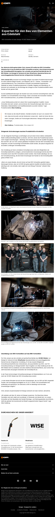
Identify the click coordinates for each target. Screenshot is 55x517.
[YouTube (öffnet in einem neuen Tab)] (31, 481)
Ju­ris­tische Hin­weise (22, 510)
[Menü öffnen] (53, 3)
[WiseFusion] (37, 427)
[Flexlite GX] (13, 427)
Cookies (13, 510)
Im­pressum (41, 510)
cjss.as (30, 51)
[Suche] (50, 3)
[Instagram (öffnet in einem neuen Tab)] (37, 481)
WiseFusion (29, 440)
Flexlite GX (4, 440)
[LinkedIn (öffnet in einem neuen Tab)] (24, 481)
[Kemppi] (5, 3)
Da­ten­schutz (33, 510)
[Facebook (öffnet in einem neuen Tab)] (18, 481)
